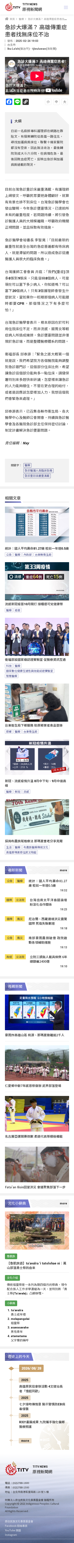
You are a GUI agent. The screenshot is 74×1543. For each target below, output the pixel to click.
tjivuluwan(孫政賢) (44, 48)
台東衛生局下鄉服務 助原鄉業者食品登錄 (34, 725)
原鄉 (9, 731)
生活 (9, 847)
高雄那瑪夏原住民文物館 (21, 852)
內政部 (27, 554)
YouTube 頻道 (13, 1530)
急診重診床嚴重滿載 (37, 475)
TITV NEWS (29, 4)
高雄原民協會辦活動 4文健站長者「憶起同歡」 (41, 1389)
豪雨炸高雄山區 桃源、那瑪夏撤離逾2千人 (34, 1035)
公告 (9, 554)
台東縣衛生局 (43, 554)
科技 (9, 666)
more (25, 1441)
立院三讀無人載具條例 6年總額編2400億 (48, 959)
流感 (26, 792)
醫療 (27, 465)
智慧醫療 (11, 676)
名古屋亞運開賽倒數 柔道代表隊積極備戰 (34, 1136)
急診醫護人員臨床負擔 (38, 470)
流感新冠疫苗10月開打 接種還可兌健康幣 (34, 604)
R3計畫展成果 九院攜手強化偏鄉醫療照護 (42, 1424)
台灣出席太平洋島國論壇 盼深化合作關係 (48, 902)
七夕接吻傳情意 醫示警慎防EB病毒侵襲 (42, 1406)
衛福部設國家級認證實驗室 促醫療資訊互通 (35, 660)
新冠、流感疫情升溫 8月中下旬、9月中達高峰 (35, 783)
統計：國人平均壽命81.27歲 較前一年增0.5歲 (37, 548)
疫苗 (17, 610)
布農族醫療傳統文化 (35, 847)
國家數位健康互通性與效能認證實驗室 (29, 671)
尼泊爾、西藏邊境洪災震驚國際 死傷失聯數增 (48, 921)
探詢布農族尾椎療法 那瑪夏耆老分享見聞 (34, 841)
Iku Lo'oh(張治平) (18, 48)
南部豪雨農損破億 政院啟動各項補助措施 (48, 940)
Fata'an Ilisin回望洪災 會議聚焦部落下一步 (35, 1187)
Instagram (11, 1535)
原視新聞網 (32, 9)
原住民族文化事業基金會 (19, 1521)
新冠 (17, 792)
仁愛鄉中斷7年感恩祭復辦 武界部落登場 (33, 1085)
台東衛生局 (30, 731)
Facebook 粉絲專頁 (16, 1526)
